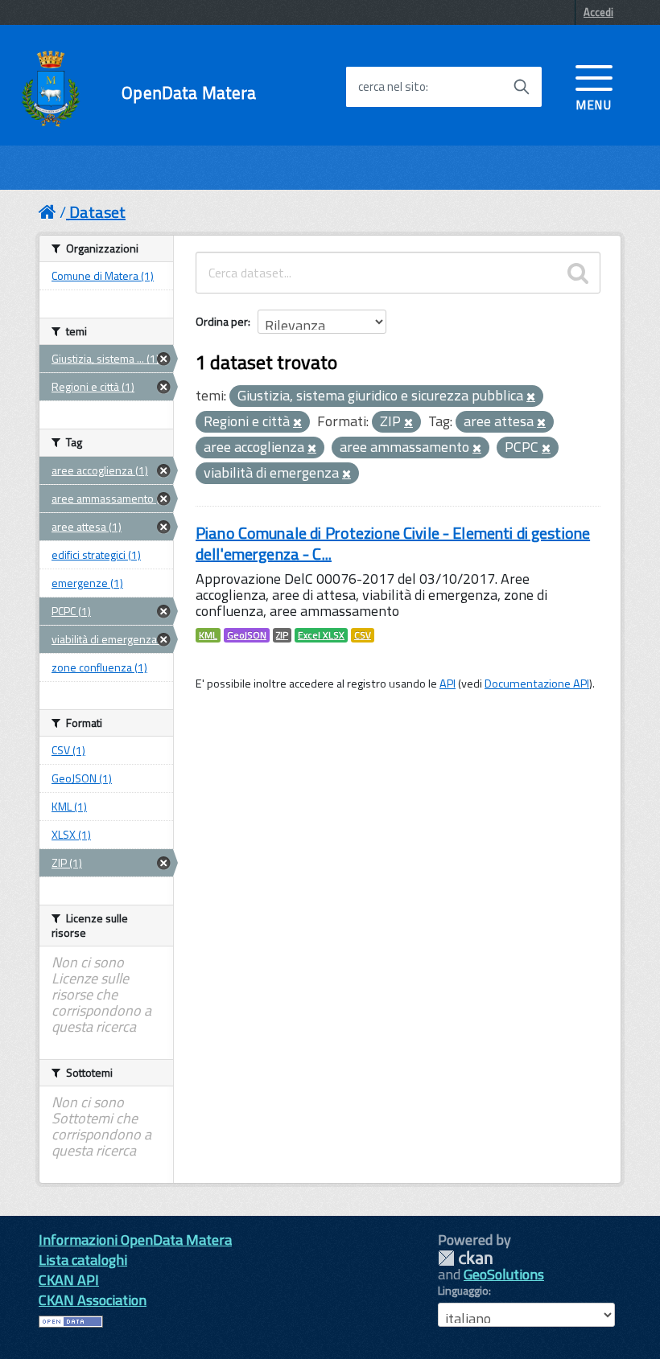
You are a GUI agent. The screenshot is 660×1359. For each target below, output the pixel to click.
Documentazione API (537, 683)
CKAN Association (92, 1300)
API (447, 683)
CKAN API (69, 1280)
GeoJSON (246, 635)
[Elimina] (530, 397)
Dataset (97, 211)
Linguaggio (463, 1291)
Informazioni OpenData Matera (135, 1239)
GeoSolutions (504, 1274)
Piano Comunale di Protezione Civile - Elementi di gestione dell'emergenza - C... (393, 543)
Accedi (598, 12)
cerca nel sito (392, 87)
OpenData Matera (189, 92)
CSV (362, 635)
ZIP (282, 635)
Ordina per (222, 321)
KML (208, 635)
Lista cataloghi (83, 1260)
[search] (577, 273)
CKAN (465, 1258)
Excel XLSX (321, 635)
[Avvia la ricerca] (521, 87)
